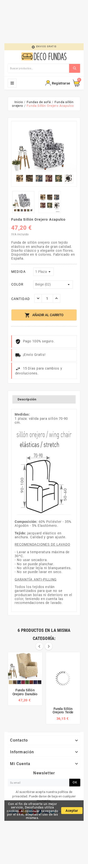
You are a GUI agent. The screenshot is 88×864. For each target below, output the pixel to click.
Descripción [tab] (27, 399)
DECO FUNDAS (12, 83)
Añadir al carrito (44, 315)
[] (74, 68)
